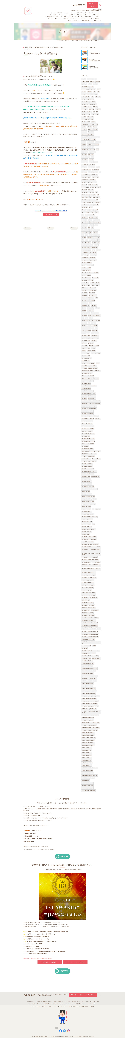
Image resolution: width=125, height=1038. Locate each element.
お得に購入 (90, 129)
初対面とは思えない (85, 174)
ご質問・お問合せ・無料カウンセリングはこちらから (92, 5)
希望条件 (89, 84)
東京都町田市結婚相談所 (86, 388)
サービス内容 (84, 129)
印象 (91, 209)
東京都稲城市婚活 (85, 678)
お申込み (98, 89)
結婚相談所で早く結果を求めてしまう (88, 572)
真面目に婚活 (84, 172)
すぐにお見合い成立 (92, 295)
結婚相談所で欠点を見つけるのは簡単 (88, 575)
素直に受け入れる (85, 192)
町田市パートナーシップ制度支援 (88, 375)
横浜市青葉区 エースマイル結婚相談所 (89, 539)
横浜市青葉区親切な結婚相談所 (87, 413)
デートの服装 (96, 204)
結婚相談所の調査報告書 (86, 478)
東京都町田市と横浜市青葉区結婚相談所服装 (90, 622)
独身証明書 (84, 310)
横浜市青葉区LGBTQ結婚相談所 (87, 370)
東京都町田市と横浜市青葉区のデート (88, 620)
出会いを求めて (89, 245)
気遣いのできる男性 (85, 247)
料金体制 (95, 129)
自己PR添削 (95, 84)
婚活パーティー (84, 224)
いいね (97, 149)
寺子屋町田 (93, 300)
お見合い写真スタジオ (86, 355)
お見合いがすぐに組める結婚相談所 (88, 585)
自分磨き (83, 285)
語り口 (96, 94)
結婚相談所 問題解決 (86, 534)
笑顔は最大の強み (93, 290)
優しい (92, 94)
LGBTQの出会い (98, 370)
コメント (88, 285)
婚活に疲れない (84, 217)
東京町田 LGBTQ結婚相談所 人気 (88, 496)
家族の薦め (84, 144)
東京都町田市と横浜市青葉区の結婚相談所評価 (90, 617)
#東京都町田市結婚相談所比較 (87, 770)
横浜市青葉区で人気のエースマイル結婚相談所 (90, 559)
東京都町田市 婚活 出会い (87, 519)
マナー (87, 232)
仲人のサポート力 (85, 290)
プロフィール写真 (97, 222)
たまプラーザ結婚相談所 (86, 275)
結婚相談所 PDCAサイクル (87, 526)
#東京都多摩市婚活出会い (86, 747)
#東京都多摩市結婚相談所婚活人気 (88, 732)
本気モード (84, 91)
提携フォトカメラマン (95, 285)
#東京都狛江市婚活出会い (86, 757)
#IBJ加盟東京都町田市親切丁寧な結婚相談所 (90, 730)
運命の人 (95, 162)
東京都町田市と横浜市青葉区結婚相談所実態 (90, 625)
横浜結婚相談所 (92, 292)
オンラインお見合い (85, 119)
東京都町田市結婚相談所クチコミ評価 (88, 395)
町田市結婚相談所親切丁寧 (86, 511)
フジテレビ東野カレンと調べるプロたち (89, 461)
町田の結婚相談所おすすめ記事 (87, 788)
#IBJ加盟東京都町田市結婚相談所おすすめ (89, 775)
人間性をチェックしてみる (94, 136)
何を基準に (84, 126)
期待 (99, 96)
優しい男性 (96, 245)
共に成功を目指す (93, 104)
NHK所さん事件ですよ (96, 509)
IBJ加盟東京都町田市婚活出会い (87, 683)
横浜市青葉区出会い (95, 610)
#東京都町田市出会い (96, 722)
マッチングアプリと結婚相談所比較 (88, 456)
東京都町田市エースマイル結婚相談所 (88, 595)
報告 (91, 194)
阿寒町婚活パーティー (86, 305)
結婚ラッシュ (98, 141)
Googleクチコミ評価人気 (86, 645)
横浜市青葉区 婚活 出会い (87, 521)
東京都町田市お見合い (94, 597)
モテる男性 (98, 250)
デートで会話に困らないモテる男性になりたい (90, 416)
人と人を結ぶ (84, 131)
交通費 (87, 222)
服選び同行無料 (92, 257)
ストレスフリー (90, 310)
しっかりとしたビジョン (86, 177)
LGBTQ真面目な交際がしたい (87, 373)
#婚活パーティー (85, 287)
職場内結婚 (92, 146)
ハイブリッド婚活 (91, 307)
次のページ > (74, 228)
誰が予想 (83, 111)
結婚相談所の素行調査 (95, 476)
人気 (82, 214)
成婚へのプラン (93, 182)
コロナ (83, 222)
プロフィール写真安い (86, 353)
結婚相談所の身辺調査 (86, 476)
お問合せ (89, 219)
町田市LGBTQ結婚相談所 (92, 368)
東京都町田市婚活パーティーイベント (88, 653)
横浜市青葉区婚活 (85, 446)
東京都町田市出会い (85, 600)
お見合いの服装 (84, 207)
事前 (89, 227)
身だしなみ (92, 192)
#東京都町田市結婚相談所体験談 (87, 772)
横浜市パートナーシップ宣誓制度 (88, 428)
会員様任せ (95, 106)
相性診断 (90, 162)
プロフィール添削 (93, 252)
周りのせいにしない (85, 194)
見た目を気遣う (97, 202)
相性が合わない (91, 131)
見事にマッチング (93, 287)
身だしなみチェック (85, 199)
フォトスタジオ (87, 212)
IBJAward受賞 (84, 648)
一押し (98, 91)
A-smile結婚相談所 (85, 81)
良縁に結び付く (91, 154)
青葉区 (96, 297)
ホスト (91, 222)
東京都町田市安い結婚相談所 (87, 463)
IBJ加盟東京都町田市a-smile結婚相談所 (89, 698)
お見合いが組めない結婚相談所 (87, 587)
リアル (94, 91)
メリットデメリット (95, 114)
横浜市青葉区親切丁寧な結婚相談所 (88, 615)
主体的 (83, 197)
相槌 (98, 229)
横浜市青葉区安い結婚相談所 (87, 466)
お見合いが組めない (85, 101)
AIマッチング (84, 219)
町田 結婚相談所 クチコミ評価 (88, 486)
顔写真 (93, 212)
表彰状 (92, 119)
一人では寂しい (90, 144)
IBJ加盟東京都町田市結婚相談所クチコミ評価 (90, 706)
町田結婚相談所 (84, 295)
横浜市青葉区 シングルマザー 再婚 (88, 504)
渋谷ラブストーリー (85, 300)
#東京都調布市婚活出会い (86, 760)
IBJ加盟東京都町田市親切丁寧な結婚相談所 (89, 703)
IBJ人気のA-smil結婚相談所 (87, 590)
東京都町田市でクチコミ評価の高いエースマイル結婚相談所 (91, 554)
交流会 (92, 280)
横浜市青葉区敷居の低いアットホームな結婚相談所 (91, 400)
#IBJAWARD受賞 (93, 708)
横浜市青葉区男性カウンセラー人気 (88, 441)
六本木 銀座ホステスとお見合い (88, 541)
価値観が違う (84, 167)
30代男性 (83, 245)
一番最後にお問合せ (85, 139)
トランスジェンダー (93, 325)
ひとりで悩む (91, 159)
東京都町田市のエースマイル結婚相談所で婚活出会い (91, 550)
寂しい (93, 96)
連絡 (95, 194)
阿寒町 (90, 302)
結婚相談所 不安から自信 (86, 531)
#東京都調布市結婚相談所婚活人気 (88, 745)
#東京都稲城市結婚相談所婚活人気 (88, 735)
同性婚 (93, 524)
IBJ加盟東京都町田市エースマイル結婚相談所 (90, 701)
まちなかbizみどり (85, 282)
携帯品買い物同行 (93, 260)
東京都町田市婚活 (85, 597)
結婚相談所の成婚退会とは (86, 481)
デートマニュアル (95, 277)
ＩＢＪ (92, 199)
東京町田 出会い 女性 (86, 509)
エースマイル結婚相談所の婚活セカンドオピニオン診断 (91, 569)
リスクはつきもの (94, 174)
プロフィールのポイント (86, 242)
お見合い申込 (84, 84)
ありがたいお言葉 (95, 169)
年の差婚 (96, 199)
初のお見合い (96, 272)
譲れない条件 (90, 184)
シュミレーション (91, 167)
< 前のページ (27, 228)
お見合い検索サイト (90, 99)
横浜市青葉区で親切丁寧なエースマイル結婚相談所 (91, 562)
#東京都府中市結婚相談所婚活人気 (88, 740)
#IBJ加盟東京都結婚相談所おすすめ (88, 777)
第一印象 (90, 207)
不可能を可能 (98, 109)
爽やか (88, 94)
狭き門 (99, 187)
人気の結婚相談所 (85, 252)
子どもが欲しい (84, 162)
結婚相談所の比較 (85, 124)
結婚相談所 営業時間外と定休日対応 (88, 529)
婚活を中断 (93, 121)
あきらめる (84, 237)
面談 (98, 242)
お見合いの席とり (85, 365)
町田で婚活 (92, 81)
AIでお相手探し (84, 292)
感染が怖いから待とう (86, 121)
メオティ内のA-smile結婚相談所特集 (88, 790)
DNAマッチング (85, 302)
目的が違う (93, 214)
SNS (100, 172)
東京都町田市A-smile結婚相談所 (87, 673)
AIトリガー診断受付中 (96, 458)
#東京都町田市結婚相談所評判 (87, 762)
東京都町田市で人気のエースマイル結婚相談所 (90, 544)
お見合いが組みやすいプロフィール (88, 433)
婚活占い (90, 224)
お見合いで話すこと (95, 335)
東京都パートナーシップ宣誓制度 (88, 426)
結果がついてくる (95, 177)
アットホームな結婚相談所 (86, 262)
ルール (83, 232)
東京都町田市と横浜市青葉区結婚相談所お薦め (90, 636)
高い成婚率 (91, 217)
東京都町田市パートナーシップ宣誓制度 (89, 385)
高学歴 (93, 250)
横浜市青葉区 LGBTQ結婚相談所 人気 (89, 499)
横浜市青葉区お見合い (86, 610)
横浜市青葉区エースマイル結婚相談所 (88, 607)
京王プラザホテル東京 (95, 338)
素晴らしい (88, 96)
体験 (96, 96)
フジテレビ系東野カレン (86, 458)
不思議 (83, 96)
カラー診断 (91, 345)
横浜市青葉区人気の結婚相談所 (87, 612)
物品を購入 (89, 126)
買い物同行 (94, 348)
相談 (98, 194)
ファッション (96, 378)
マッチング (87, 214)
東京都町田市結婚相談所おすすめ (88, 663)
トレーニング (84, 227)
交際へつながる (90, 116)
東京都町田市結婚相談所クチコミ (88, 580)
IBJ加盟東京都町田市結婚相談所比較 (88, 693)
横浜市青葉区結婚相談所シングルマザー (89, 471)
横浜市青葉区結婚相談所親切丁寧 (88, 514)
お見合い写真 (97, 418)
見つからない (93, 101)
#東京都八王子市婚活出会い (87, 752)
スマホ (96, 217)
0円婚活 (97, 363)
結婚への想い (93, 89)
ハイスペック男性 (93, 255)
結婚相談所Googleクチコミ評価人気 (88, 639)
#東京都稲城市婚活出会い (86, 750)
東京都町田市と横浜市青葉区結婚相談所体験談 (90, 634)
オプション (84, 141)
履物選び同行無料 (85, 260)
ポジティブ (96, 224)
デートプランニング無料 (86, 267)
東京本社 (83, 99)
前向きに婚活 (84, 154)
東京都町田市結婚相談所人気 (87, 660)
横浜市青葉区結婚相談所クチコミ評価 (88, 393)
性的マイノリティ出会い (86, 524)
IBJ (82, 212)
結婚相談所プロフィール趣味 (87, 421)
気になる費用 (93, 139)
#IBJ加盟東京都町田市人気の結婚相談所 (89, 725)
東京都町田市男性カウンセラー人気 (88, 438)
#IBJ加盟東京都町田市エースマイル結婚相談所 (90, 715)
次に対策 (83, 114)
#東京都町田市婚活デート (86, 765)
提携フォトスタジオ (85, 209)
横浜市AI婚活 (84, 398)
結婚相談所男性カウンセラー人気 (88, 418)
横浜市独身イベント (91, 398)
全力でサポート (84, 109)
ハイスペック (92, 164)
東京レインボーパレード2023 (87, 423)
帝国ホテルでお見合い (86, 360)
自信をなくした (91, 189)
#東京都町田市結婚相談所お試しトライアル (89, 767)
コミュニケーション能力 (86, 250)
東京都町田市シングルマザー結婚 (88, 468)
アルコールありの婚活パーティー (88, 297)
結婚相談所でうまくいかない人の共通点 (89, 577)
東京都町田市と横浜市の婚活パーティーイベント (90, 650)
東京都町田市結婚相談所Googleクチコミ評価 (90, 655)
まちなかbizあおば (85, 255)
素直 (96, 192)
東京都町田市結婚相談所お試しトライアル (89, 668)
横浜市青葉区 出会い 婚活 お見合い (89, 453)
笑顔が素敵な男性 (94, 247)
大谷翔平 (94, 645)
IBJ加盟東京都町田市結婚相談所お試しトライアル (91, 696)
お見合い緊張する (93, 365)
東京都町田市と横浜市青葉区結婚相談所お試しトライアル (91, 628)
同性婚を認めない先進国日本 (87, 431)
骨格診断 (83, 348)
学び (94, 111)
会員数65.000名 (93, 179)
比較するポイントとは (94, 124)
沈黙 (95, 237)
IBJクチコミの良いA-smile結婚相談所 (88, 592)
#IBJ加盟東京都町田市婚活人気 (87, 720)
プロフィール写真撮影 (91, 350)
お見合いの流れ (91, 343)
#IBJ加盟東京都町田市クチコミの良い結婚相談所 (90, 727)
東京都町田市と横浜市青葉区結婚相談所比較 (90, 631)
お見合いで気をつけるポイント (87, 380)
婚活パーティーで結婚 (86, 335)
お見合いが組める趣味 (86, 436)
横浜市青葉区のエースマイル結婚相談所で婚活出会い (91, 565)
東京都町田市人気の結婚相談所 (87, 602)
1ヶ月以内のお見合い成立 (94, 282)
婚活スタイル (91, 109)
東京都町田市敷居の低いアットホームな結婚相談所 (91, 403)
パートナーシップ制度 (96, 320)
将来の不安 (97, 144)
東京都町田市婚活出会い (86, 658)
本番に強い (89, 91)
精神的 (92, 86)
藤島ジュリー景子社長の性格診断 (88, 473)
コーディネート (89, 204)
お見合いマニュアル (85, 280)
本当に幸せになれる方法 (86, 169)
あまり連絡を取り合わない (86, 106)
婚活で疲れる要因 (91, 141)
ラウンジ (94, 219)
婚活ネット (84, 307)
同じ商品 (94, 126)
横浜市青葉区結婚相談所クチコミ (88, 582)
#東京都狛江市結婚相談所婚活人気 (88, 742)
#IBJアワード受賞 (85, 708)
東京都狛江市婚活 (93, 678)
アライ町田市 (84, 368)
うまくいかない (84, 159)
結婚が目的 (97, 307)
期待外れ (97, 167)
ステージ (88, 114)
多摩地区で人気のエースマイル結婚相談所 (89, 557)
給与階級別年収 (93, 187)
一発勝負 (83, 202)
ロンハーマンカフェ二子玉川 (87, 272)
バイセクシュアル (85, 325)
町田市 (97, 212)
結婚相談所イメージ (85, 182)
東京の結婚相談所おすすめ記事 (87, 785)
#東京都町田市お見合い (86, 722)
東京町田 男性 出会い (86, 506)
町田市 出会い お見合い (95, 451)
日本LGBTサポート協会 (86, 320)
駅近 (91, 232)
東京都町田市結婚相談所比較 (87, 665)
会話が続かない (90, 237)
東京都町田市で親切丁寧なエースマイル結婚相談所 (91, 546)
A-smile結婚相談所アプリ (92, 172)
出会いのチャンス (96, 197)
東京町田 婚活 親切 (86, 491)
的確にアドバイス (85, 104)
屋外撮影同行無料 (85, 257)
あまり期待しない (85, 164)
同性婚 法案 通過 (85, 451)
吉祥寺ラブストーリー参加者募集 (94, 315)
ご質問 (83, 330)
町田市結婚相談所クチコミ (86, 358)
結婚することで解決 (85, 89)
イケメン (83, 94)
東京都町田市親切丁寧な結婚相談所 (88, 605)
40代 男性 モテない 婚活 (87, 378)
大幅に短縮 (84, 116)
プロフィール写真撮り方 (95, 353)
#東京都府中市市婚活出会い (87, 755)
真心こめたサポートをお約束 (87, 1006)
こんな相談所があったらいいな (87, 390)
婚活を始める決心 (85, 146)
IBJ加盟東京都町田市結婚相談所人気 (88, 688)
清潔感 (87, 197)
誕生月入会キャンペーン (86, 277)
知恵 (97, 111)
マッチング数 (92, 149)
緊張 (92, 227)
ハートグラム (95, 232)
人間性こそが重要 (85, 136)
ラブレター (94, 242)
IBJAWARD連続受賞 (85, 780)
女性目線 (83, 204)
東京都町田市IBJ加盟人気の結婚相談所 (89, 670)
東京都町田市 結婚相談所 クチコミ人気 (89, 516)
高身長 (96, 184)
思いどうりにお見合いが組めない (88, 134)
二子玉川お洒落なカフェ (86, 270)
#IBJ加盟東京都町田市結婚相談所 (88, 717)
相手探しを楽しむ (85, 179)
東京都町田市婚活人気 (96, 658)
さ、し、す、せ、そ (85, 229)
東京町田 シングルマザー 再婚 (88, 501)
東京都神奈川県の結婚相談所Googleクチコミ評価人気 (91, 642)
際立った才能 (84, 189)
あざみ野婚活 (84, 315)
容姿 (91, 197)
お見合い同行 (93, 340)
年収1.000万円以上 (85, 187)
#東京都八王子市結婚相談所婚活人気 (88, 737)
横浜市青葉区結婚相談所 (86, 383)
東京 (98, 219)
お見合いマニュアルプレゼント (87, 265)
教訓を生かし (89, 111)
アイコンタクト (93, 229)
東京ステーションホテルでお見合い (88, 363)
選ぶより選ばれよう (85, 86)
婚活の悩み (98, 81)
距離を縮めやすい (90, 202)
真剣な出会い (93, 305)
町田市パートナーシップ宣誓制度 (88, 443)
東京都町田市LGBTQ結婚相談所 (87, 448)
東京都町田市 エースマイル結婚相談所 (89, 536)
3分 (98, 237)
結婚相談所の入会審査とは (86, 483)
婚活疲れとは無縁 (85, 149)
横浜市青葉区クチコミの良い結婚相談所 (89, 408)
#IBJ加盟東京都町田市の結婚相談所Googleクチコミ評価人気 (91, 712)
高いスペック (84, 184)
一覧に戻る (50, 228)
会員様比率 (96, 209)
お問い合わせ (88, 330)
